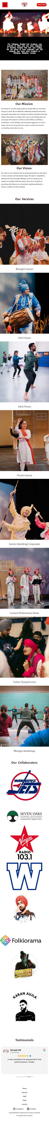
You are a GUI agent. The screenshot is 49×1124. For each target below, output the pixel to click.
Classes (24, 1092)
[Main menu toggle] (4, 4)
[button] (42, 5)
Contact (24, 1104)
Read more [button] (24, 1070)
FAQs (24, 1100)
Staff (24, 1096)
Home (24, 1088)
